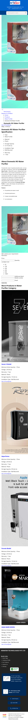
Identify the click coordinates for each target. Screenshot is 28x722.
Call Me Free (15, 708)
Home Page (5, 658)
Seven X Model (6, 364)
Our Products (5, 662)
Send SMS (15, 702)
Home (6, 115)
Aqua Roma (5, 456)
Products (7, 117)
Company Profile (6, 660)
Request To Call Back (7, 113)
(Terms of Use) (18, 715)
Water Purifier (8, 119)
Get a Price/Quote (6, 125)
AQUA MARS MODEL (8, 627)
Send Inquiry (6, 111)
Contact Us (5, 664)
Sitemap (4, 666)
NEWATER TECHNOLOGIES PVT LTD (15, 7)
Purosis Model (6, 548)
